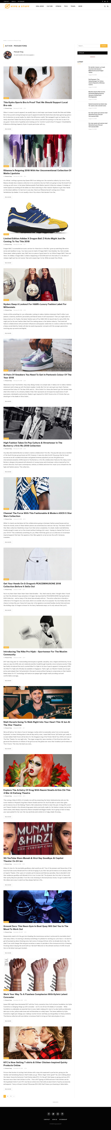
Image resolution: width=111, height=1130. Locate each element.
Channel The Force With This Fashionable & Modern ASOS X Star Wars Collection (37, 514)
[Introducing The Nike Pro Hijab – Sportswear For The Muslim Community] (37, 632)
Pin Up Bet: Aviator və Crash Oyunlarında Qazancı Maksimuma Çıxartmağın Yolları (97, 69)
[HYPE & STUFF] (17, 6)
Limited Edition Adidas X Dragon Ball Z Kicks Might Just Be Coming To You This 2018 (34, 240)
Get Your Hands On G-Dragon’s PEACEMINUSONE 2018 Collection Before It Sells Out (32, 585)
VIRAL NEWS (40, 6)
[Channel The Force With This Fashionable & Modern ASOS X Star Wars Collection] (37, 493)
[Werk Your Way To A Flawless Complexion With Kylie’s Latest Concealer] (37, 974)
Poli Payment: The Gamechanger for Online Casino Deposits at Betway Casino (97, 82)
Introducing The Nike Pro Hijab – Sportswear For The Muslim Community (35, 653)
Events (6, 98)
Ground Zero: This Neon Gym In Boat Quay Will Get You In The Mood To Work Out (35, 927)
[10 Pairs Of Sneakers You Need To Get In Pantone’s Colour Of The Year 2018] (37, 355)
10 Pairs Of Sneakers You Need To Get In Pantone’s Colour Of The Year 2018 (37, 376)
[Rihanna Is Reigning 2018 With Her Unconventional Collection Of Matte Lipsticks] (37, 150)
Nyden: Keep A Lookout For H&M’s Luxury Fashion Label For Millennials (35, 305)
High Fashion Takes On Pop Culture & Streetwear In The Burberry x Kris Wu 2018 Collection (32, 444)
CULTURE (50, 6)
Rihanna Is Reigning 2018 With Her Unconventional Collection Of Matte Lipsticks (37, 172)
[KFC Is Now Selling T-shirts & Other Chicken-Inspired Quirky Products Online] (37, 1042)
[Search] (107, 6)
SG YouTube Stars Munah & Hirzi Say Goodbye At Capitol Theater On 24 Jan (33, 859)
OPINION (58, 6)
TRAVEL (73, 6)
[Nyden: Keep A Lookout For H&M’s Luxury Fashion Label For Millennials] (37, 284)
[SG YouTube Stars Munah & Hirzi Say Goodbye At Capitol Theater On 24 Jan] (37, 838)
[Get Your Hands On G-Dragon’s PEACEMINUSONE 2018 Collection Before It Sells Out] (37, 564)
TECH (66, 6)
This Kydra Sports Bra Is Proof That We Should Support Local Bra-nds (35, 104)
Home (5, 40)
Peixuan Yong (18, 52)
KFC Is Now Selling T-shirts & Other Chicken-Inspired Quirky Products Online (35, 1064)
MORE (80, 6)
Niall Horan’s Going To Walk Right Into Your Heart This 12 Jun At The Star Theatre (36, 723)
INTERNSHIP (21, 1)
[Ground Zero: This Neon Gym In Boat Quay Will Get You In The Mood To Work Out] (37, 906)
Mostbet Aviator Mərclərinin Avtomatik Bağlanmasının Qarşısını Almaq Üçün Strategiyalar (97, 94)
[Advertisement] (55, 25)
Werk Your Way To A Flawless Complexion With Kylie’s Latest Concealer (35, 995)
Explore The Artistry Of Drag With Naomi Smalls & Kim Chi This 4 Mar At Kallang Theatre (36, 791)
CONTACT (6, 1)
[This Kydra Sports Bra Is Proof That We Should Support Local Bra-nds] (37, 82)
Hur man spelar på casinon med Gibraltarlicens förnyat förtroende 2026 (98, 114)
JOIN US (13, 1)
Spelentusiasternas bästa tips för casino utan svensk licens (98, 104)
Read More (8, 129)
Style (5, 370)
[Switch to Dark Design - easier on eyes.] (105, 6)
